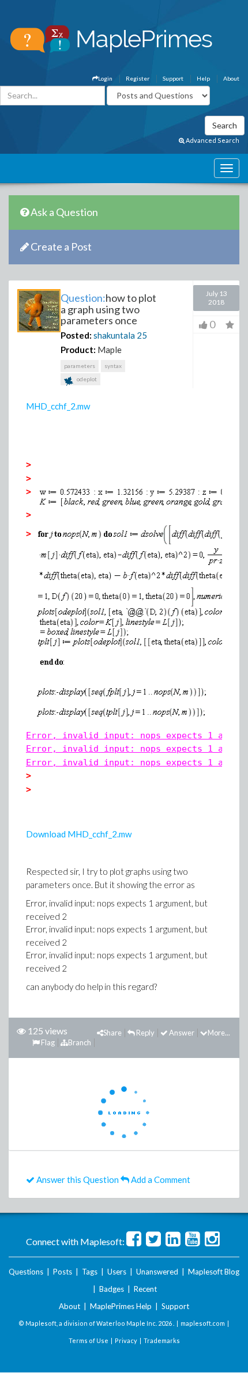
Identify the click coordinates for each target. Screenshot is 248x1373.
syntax (113, 365)
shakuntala (114, 335)
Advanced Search (212, 140)
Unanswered (157, 1271)
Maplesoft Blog (213, 1271)
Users (116, 1271)
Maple (109, 349)
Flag (47, 1042)
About (231, 78)
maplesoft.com (203, 1323)
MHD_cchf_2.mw (58, 406)
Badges (111, 1289)
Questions (26, 1271)
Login (105, 78)
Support (173, 78)
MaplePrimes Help (121, 1306)
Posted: (76, 335)
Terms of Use (88, 1340)
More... (219, 1032)
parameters (79, 365)
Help (203, 78)
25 (142, 335)
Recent (145, 1289)
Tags (89, 1271)
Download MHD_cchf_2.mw (78, 834)
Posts (62, 1271)
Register (137, 78)
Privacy (126, 1340)
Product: (78, 349)
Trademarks (162, 1340)
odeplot (86, 379)
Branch (79, 1042)
